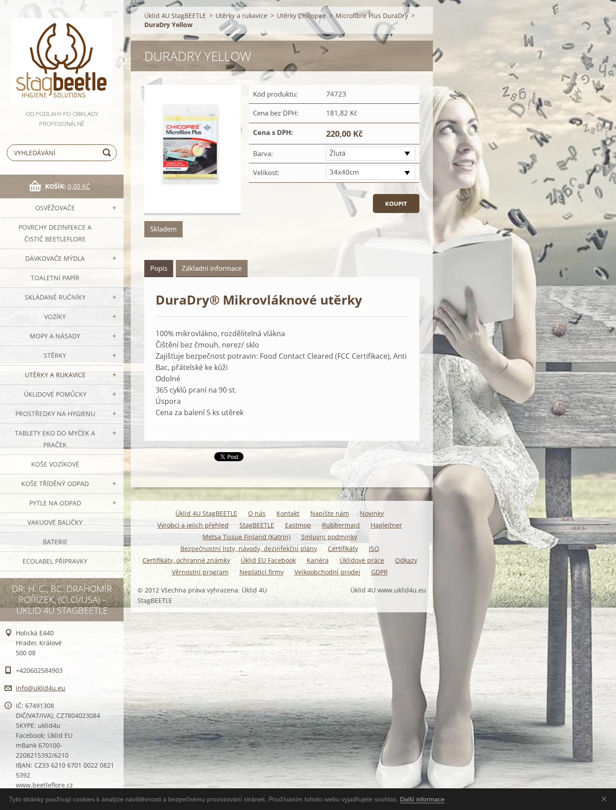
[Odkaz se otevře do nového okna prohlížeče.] (192, 150)
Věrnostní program (200, 572)
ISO (374, 548)
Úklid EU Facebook (268, 560)
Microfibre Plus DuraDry (372, 15)
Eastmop (298, 525)
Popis (158, 268)
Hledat (108, 152)
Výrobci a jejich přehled (193, 525)
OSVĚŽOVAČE (55, 208)
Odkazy (406, 560)
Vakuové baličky (55, 522)
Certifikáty (343, 548)
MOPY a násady (55, 336)
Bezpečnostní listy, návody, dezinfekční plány (248, 548)
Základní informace (212, 268)
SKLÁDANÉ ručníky (55, 297)
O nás (257, 513)
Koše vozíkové (55, 464)
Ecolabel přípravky (55, 561)
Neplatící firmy (261, 572)
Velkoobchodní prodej (327, 572)
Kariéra (318, 560)
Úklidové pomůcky (55, 394)
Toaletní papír (55, 277)
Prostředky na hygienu (55, 413)
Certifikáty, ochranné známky (186, 560)
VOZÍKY (55, 316)
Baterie (55, 541)
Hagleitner (386, 525)
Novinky (372, 513)
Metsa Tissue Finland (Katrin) (246, 536)
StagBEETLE (256, 525)
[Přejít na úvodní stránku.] (62, 54)
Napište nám (329, 513)
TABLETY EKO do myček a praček (55, 439)
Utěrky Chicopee (301, 15)
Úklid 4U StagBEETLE (175, 15)
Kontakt (287, 513)
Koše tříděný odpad (55, 483)
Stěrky (55, 355)
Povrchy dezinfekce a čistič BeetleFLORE (55, 233)
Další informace (422, 799)
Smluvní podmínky (329, 536)
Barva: (263, 153)
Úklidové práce (362, 560)
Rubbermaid (341, 525)
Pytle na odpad (55, 503)
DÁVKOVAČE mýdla (55, 258)
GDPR (379, 572)
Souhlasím (605, 798)
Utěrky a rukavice (55, 374)
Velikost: (266, 172)
